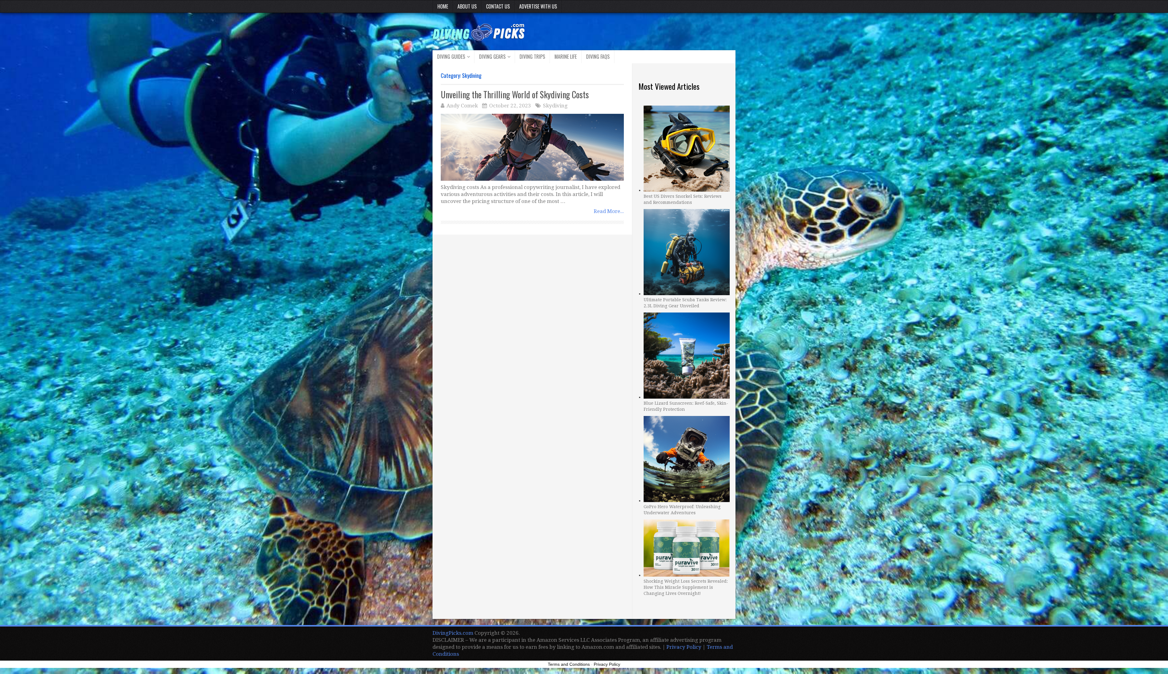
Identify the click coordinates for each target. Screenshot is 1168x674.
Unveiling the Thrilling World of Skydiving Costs (515, 94)
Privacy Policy (683, 647)
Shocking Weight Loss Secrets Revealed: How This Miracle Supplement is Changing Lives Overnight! (686, 587)
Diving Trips (532, 56)
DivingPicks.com (453, 633)
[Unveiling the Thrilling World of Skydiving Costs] (532, 147)
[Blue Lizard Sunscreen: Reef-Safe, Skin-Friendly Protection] (687, 355)
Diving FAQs (598, 56)
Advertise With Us (538, 6)
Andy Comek (462, 106)
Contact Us (498, 6)
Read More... (609, 211)
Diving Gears (492, 56)
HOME (442, 6)
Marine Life (565, 56)
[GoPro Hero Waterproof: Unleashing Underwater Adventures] (687, 458)
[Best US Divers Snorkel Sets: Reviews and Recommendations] (687, 148)
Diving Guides (451, 56)
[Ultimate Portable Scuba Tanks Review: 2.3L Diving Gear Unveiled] (687, 251)
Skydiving (555, 106)
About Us (467, 6)
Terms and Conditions (569, 664)
